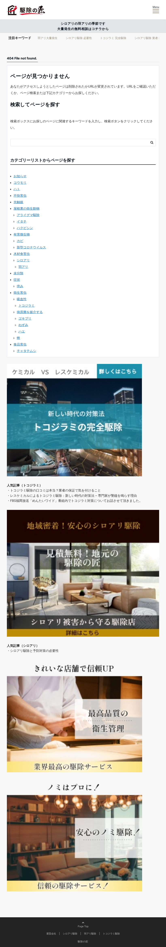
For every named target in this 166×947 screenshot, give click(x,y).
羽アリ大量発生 (47, 38)
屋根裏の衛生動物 (26, 208)
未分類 (18, 273)
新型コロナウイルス (31, 247)
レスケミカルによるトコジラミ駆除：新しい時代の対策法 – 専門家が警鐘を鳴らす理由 (73, 496)
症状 (17, 280)
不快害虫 (20, 195)
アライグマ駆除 (28, 215)
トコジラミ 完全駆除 (113, 38)
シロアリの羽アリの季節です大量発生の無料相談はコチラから (83, 26)
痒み (20, 286)
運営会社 (51, 933)
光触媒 (18, 202)
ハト (17, 189)
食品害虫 (20, 344)
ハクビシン (25, 228)
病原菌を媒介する (30, 312)
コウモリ (20, 183)
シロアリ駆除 (70, 933)
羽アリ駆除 (90, 933)
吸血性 (22, 299)
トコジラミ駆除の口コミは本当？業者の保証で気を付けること (55, 490)
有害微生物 (22, 234)
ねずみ (23, 325)
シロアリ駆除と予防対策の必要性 (34, 651)
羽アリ (23, 267)
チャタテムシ (26, 351)
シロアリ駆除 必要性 (79, 38)
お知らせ (20, 176)
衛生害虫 (20, 293)
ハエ (21, 331)
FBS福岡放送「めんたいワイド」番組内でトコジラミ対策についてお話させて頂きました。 (76, 501)
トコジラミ (26, 305)
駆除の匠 (83, 941)
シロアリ (23, 260)
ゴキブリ (24, 318)
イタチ (22, 221)
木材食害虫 (22, 254)
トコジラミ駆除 (111, 933)
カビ (20, 241)
